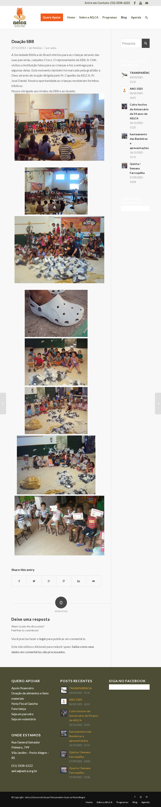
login (42, 639)
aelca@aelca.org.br (24, 771)
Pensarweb (56, 797)
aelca (53, 47)
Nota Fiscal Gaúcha (24, 703)
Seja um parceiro (22, 714)
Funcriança (18, 708)
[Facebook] (135, 3)
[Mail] (147, 3)
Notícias (37, 47)
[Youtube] (141, 3)
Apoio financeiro (22, 688)
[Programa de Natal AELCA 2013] (3, 403)
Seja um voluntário (23, 719)
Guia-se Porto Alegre (74, 797)
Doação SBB (22, 41)
